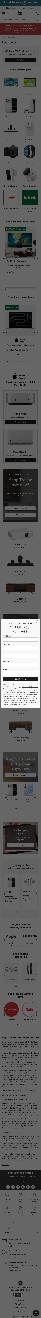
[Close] (37, 621)
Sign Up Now (20, 679)
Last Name (6, 644)
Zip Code (6, 661)
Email (4, 653)
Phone (5, 669)
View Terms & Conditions (30, 687)
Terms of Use (23, 704)
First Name (7, 636)
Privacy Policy (12, 704)
